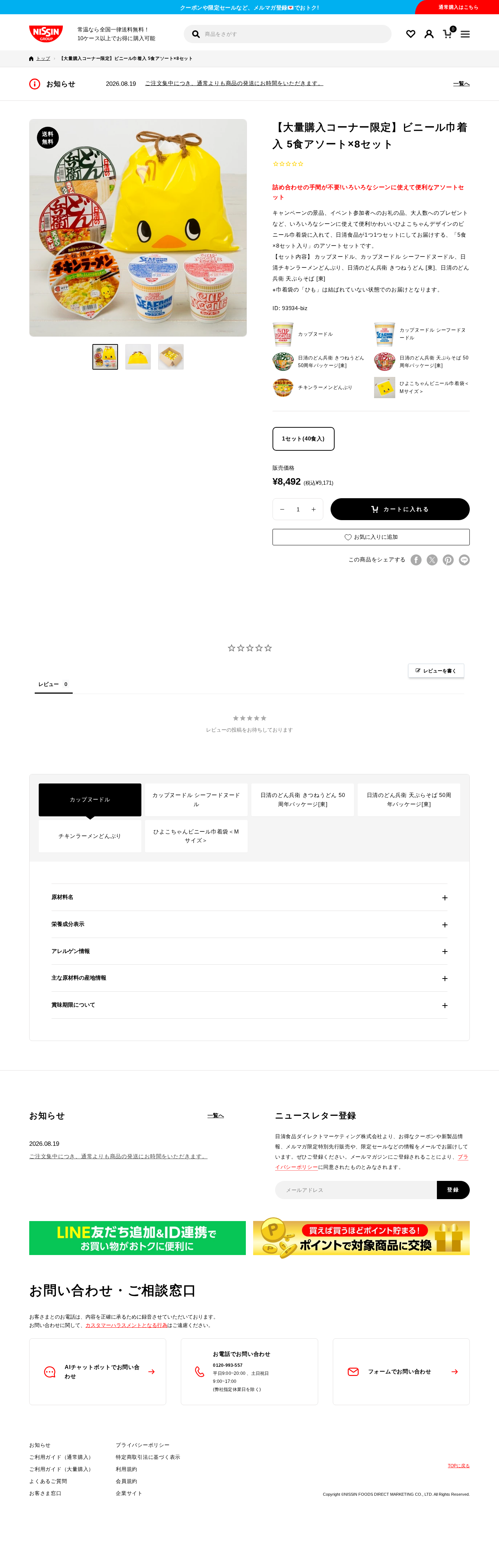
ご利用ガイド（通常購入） (61, 1457)
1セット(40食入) (303, 438)
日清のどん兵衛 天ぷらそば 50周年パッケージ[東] (409, 799)
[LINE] (464, 559)
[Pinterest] (448, 559)
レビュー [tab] (48, 683)
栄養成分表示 (68, 924)
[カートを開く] (447, 34)
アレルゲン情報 (71, 951)
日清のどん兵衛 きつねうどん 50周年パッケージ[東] (302, 799)
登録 (453, 1190)
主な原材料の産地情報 (79, 978)
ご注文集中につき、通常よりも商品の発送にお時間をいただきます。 (234, 83)
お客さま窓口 (45, 1493)
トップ (43, 58)
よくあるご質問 (48, 1481)
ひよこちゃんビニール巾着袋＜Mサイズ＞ (196, 836)
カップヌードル (90, 799)
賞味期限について (73, 1005)
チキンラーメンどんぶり (90, 836)
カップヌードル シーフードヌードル (196, 799)
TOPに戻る (459, 1465)
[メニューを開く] (465, 34)
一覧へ (461, 83)
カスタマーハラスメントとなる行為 (126, 1325)
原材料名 (62, 897)
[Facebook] (416, 559)
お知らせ (40, 1445)
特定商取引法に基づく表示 (148, 1457)
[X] (432, 559)
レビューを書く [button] (440, 670)
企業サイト (129, 1493)
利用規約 (126, 1469)
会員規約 (126, 1481)
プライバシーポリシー (143, 1445)
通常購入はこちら (459, 7)
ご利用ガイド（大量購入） (61, 1469)
